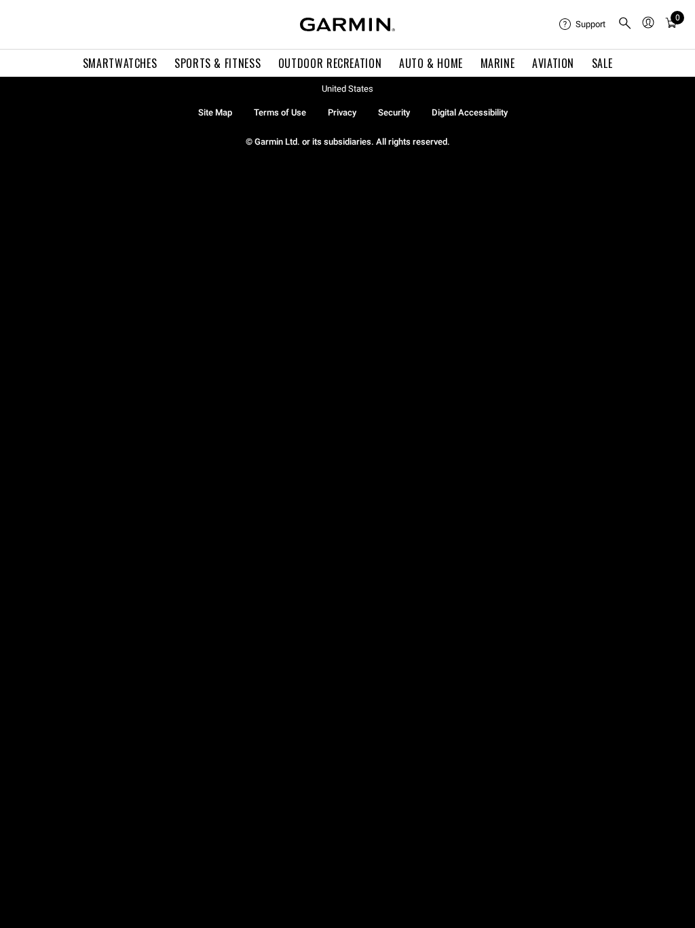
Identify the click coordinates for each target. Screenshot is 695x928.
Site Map (215, 112)
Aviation (553, 63)
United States (347, 89)
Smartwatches (120, 63)
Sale (602, 63)
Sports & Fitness (217, 63)
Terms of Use (280, 112)
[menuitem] (583, 24)
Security (394, 112)
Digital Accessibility (470, 112)
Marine (498, 63)
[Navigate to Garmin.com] (347, 24)
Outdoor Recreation (330, 63)
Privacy (342, 112)
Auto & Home (431, 63)
